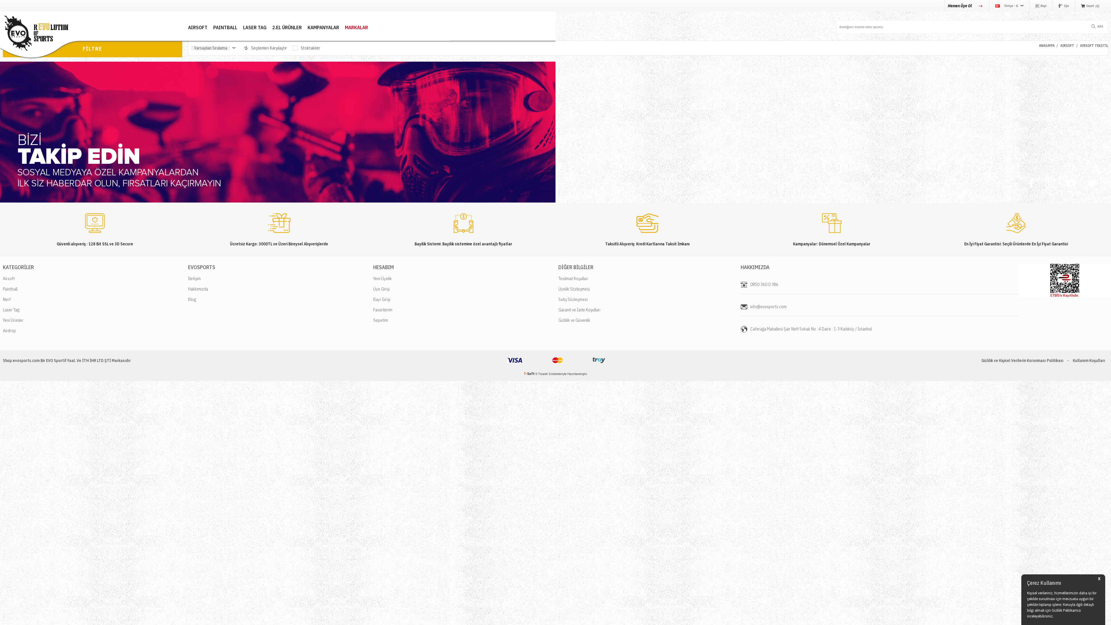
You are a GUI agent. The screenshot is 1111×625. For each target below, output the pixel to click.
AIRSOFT (197, 27)
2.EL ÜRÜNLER (287, 27)
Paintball (10, 289)
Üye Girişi (381, 289)
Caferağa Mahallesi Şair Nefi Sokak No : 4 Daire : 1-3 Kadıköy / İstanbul (811, 329)
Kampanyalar (323, 27)
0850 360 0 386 (764, 284)
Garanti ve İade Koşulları (579, 309)
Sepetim (380, 320)
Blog (192, 299)
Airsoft (9, 278)
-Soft (530, 374)
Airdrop (9, 330)
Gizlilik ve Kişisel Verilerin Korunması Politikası (1022, 360)
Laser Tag (11, 309)
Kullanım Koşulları (1089, 360)
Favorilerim (382, 309)
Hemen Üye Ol (960, 5)
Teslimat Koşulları (573, 278)
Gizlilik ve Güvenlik (574, 320)
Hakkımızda (198, 289)
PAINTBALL (225, 27)
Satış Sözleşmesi (573, 299)
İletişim (194, 278)
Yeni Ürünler (13, 320)
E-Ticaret (542, 374)
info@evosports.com (768, 306)
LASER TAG (254, 27)
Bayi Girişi (381, 299)
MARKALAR (356, 27)
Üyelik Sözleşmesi (574, 289)
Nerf (7, 299)
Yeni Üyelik (382, 278)
